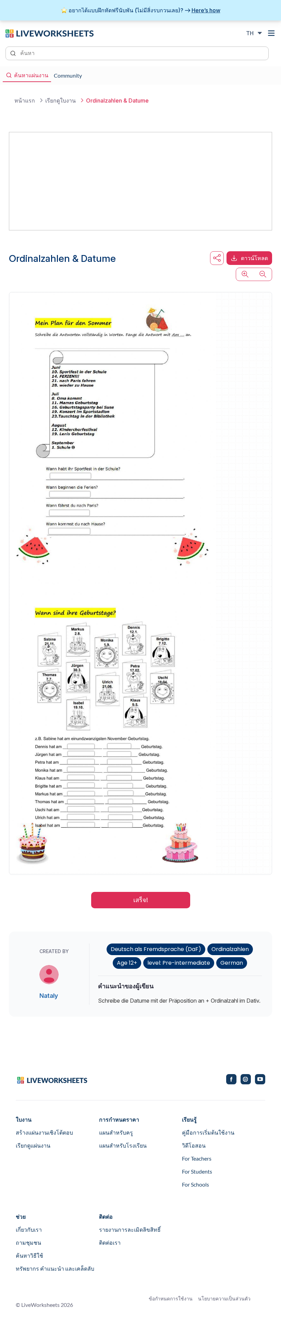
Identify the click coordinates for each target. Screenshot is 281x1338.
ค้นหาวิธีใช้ (29, 1255)
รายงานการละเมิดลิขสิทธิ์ (130, 1229)
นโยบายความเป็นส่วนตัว (224, 1298)
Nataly (48, 995)
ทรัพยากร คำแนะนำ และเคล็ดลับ (55, 1268)
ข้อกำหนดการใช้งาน (171, 1298)
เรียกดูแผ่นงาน (33, 1145)
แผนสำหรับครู (116, 1132)
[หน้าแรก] (49, 32)
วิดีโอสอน (194, 1145)
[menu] (271, 33)
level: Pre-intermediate (178, 963)
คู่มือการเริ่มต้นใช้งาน (208, 1132)
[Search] (13, 52)
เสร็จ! (140, 900)
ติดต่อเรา (110, 1242)
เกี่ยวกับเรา (29, 1229)
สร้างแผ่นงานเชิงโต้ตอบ (44, 1132)
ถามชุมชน (28, 1242)
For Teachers (196, 1158)
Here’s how (206, 10)
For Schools (195, 1184)
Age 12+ (127, 963)
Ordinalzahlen (230, 949)
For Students (197, 1171)
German (231, 963)
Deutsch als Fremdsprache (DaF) (156, 949)
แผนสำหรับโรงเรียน (123, 1145)
